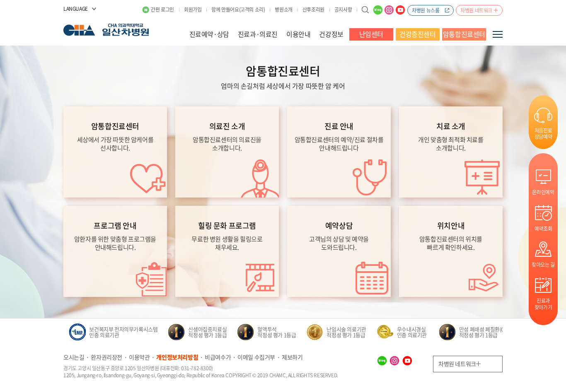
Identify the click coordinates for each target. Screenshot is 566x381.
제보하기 (292, 357)
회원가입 (192, 9)
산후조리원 (313, 9)
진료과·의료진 (258, 34)
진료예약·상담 (209, 34)
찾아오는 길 (543, 264)
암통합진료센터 (464, 34)
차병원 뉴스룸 (425, 10)
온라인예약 (543, 191)
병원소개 (283, 9)
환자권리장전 (106, 357)
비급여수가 (218, 357)
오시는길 (73, 357)
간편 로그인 (162, 9)
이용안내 (298, 34)
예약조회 (543, 228)
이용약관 (139, 357)
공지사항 (343, 9)
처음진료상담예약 (543, 133)
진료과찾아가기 (543, 304)
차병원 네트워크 (476, 10)
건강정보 (331, 34)
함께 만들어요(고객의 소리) (238, 9)
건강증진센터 (417, 34)
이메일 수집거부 (256, 357)
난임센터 (371, 34)
